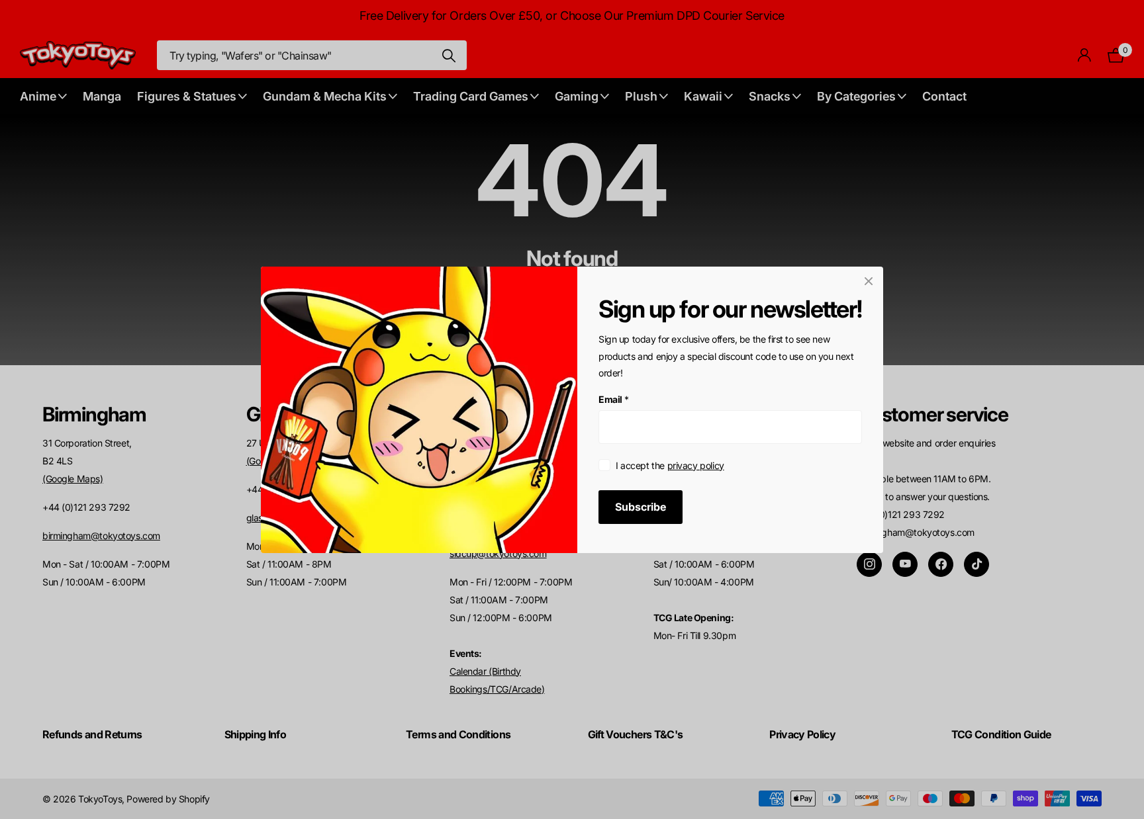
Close (868, 281)
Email (613, 399)
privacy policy (695, 464)
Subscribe (640, 506)
